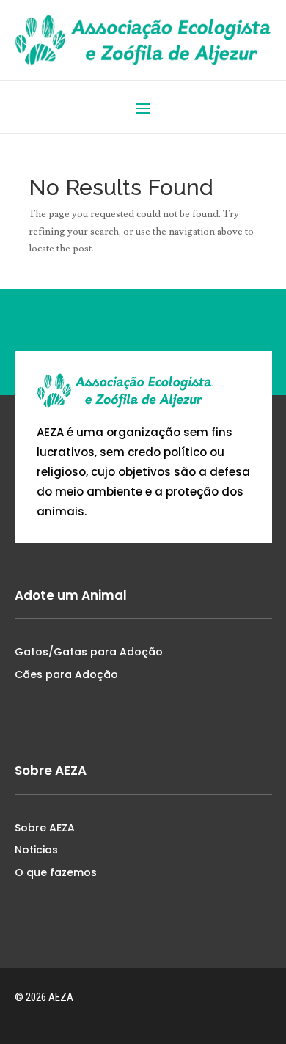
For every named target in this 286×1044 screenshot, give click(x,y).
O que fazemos (56, 872)
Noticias (36, 849)
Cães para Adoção (66, 674)
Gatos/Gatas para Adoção (89, 651)
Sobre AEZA (45, 827)
